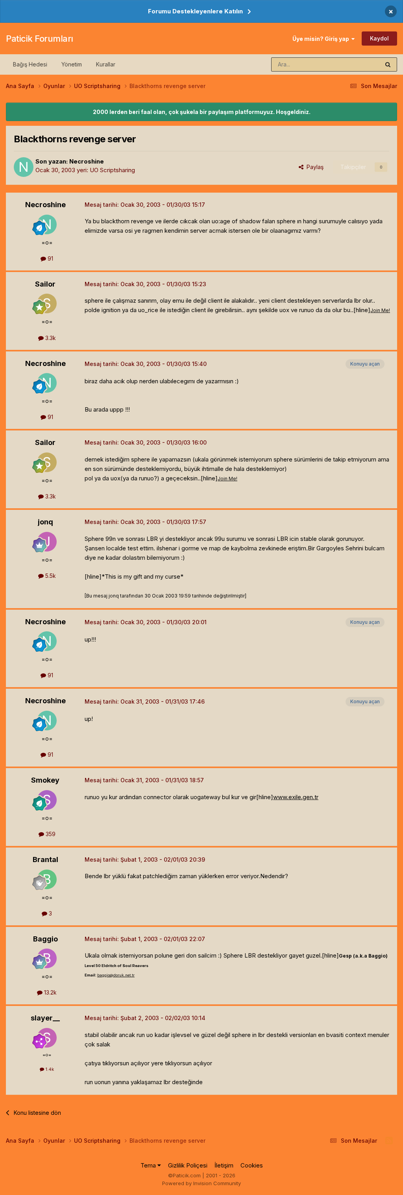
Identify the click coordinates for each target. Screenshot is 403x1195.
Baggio (45, 939)
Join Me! (380, 310)
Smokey (45, 780)
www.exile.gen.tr (295, 797)
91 (49, 258)
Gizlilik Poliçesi (187, 1165)
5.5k (50, 575)
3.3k (50, 338)
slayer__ (45, 1018)
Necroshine (86, 161)
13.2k (50, 992)
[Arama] (388, 64)
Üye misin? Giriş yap (321, 38)
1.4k (49, 1069)
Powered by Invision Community (201, 1183)
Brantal (45, 859)
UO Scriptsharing (112, 170)
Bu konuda (356, 64)
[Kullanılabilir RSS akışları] (389, 1140)
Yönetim (71, 64)
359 (49, 834)
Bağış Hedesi (30, 64)
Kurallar (105, 64)
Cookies (251, 1165)
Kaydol (379, 38)
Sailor (45, 284)
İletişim (223, 1165)
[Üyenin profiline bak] (23, 167)
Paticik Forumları (39, 38)
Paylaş (313, 167)
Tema (148, 1165)
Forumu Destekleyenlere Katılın (195, 11)
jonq (45, 522)
